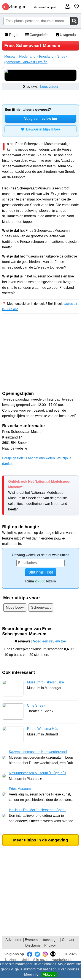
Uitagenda (67, 35)
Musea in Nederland (19, 56)
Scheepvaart (41, 607)
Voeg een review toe (40, 119)
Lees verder (49, 86)
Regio (13, 35)
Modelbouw (15, 607)
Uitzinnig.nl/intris (17, 960)
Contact (68, 940)
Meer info (31, 974)
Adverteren (13, 940)
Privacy (50, 945)
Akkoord (49, 974)
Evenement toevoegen (42, 940)
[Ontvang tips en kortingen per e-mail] (53, 954)
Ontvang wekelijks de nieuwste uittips (40, 555)
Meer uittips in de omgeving (40, 840)
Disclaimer (33, 945)
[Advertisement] (40, 356)
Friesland (46, 56)
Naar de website (14, 448)
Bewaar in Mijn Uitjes (42, 129)
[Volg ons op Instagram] (45, 954)
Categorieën (39, 35)
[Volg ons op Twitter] (37, 954)
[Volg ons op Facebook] (29, 954)
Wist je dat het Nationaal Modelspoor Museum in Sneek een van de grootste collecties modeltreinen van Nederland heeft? (39, 495)
